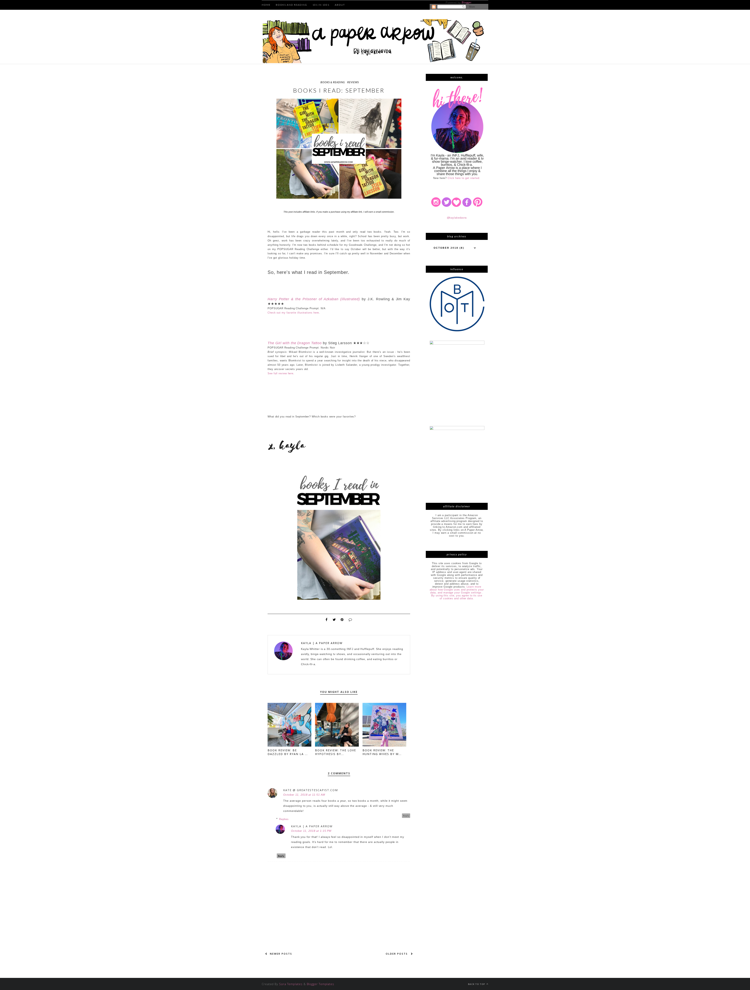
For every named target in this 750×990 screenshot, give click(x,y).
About (340, 4)
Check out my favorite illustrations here (293, 312)
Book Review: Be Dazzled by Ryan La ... (288, 752)
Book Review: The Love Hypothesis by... (335, 752)
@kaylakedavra (457, 217)
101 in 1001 (320, 4)
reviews (353, 82)
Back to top (477, 984)
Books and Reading (291, 4)
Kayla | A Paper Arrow (322, 643)
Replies (284, 819)
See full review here (280, 373)
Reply (406, 815)
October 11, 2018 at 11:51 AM (304, 794)
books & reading (333, 82)
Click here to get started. (464, 178)
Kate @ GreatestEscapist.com (310, 790)
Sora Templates (291, 984)
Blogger (466, 2)
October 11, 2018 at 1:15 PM (311, 830)
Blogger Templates (320, 984)
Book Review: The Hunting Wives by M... (382, 752)
